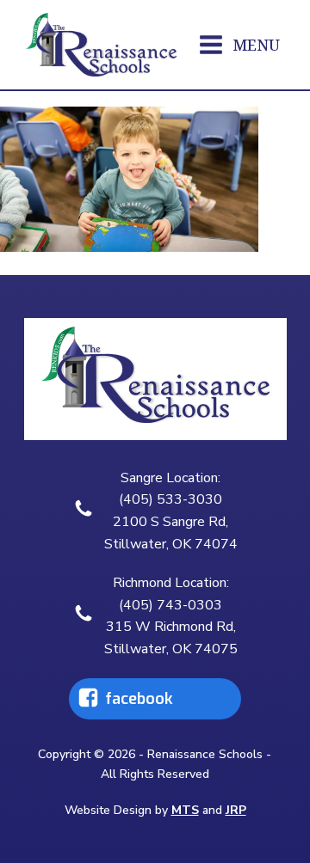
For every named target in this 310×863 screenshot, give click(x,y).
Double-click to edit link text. (127, 699)
